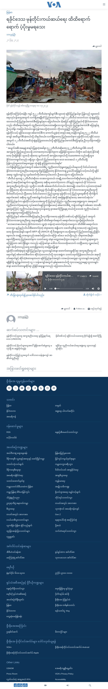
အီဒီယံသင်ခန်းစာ (13, 552)
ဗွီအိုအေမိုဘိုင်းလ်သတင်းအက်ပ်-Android (72, 647)
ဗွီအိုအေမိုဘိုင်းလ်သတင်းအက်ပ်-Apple (22, 653)
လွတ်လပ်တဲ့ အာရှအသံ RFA (18, 679)
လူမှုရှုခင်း (10, 536)
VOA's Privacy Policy (64, 674)
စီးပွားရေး (10, 509)
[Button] (97, 46)
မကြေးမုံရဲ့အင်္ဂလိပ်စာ (15, 558)
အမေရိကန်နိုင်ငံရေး (14, 475)
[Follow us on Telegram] (34, 388)
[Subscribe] (54, 388)
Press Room (11, 674)
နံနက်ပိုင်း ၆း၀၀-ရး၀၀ (15, 573)
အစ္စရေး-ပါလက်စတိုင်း (64, 411)
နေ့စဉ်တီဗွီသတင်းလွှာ (15, 588)
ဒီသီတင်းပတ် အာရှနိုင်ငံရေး (66, 470)
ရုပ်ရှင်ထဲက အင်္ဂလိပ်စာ (65, 552)
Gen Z (58, 514)
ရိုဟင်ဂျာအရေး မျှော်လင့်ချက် (67, 492)
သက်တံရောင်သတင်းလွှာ (65, 531)
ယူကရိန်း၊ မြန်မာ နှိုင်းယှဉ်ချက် (19, 525)
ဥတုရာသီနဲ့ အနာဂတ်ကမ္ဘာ (17, 503)
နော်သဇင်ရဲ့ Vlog (62, 611)
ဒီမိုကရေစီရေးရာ (13, 470)
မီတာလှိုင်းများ (61, 632)
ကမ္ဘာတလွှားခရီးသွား (64, 464)
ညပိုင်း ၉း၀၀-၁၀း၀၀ (63, 573)
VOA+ (9, 647)
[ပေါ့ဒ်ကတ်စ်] (47, 388)
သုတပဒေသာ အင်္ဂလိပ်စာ (65, 558)
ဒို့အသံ (58, 525)
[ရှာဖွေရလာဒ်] (90, 685)
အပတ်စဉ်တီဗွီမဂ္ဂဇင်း (15, 599)
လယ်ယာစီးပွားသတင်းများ (17, 520)
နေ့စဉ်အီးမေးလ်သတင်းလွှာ (66, 432)
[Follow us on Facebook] (9, 388)
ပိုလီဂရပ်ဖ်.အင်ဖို (62, 594)
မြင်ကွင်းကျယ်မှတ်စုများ (65, 458)
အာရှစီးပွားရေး (61, 475)
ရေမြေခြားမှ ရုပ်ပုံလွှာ (64, 588)
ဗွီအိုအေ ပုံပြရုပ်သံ (62, 599)
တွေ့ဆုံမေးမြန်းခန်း (14, 616)
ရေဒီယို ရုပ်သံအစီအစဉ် (16, 594)
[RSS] (41, 388)
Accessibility (60, 679)
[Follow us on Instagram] (28, 388)
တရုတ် (58, 405)
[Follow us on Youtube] (22, 388)
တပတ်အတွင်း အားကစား (17, 514)
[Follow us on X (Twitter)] (15, 388)
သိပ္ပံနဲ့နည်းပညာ (13, 497)
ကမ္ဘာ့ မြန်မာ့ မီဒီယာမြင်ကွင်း (18, 492)
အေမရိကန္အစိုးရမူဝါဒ (63, 668)
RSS (8, 432)
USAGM (10, 668)
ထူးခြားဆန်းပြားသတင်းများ (18, 531)
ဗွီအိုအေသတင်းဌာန (56, 279)
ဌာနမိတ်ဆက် (12, 632)
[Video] (45, 685)
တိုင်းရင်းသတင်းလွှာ (63, 497)
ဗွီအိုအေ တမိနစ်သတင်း (65, 605)
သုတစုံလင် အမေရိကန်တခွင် (67, 509)
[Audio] (68, 685)
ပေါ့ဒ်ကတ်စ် (11, 437)
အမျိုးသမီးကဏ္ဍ (62, 486)
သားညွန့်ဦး (11, 34)
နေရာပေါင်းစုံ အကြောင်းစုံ (66, 520)
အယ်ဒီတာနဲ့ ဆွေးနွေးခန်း (16, 453)
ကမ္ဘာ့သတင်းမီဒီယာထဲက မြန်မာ (19, 486)
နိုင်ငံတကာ (11, 411)
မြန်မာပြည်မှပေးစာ (63, 453)
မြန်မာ (9, 12)
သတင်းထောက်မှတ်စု (15, 481)
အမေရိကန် (11, 416)
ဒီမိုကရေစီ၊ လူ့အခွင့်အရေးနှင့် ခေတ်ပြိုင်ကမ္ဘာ (25, 458)
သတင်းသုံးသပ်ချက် (14, 464)
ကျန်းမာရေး (60, 481)
